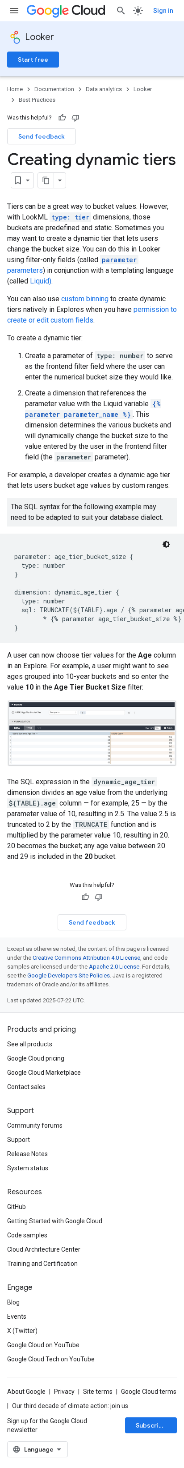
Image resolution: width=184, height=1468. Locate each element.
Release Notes (27, 1153)
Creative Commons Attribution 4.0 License (86, 957)
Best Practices (37, 99)
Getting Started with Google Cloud (54, 1221)
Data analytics (104, 89)
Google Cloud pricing (35, 1058)
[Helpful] (62, 117)
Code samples (27, 1235)
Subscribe (151, 1425)
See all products (29, 1044)
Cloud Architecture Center (43, 1249)
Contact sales (26, 1086)
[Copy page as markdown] (46, 180)
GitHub (16, 1206)
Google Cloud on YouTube (43, 1344)
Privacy (64, 1391)
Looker (39, 37)
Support (18, 1139)
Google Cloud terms (148, 1391)
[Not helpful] (75, 117)
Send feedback (41, 136)
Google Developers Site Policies (68, 975)
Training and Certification (42, 1263)
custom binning (85, 299)
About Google (26, 1391)
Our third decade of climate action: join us (70, 1405)
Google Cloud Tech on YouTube (51, 1359)
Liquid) (40, 281)
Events (16, 1316)
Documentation (54, 89)
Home (15, 89)
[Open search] (121, 10)
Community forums (35, 1125)
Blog (13, 1302)
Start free (33, 60)
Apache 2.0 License (114, 966)
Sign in (163, 10)
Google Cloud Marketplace (44, 1072)
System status (27, 1168)
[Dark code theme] (166, 544)
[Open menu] (14, 10)
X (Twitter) (22, 1330)
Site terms (98, 1391)
